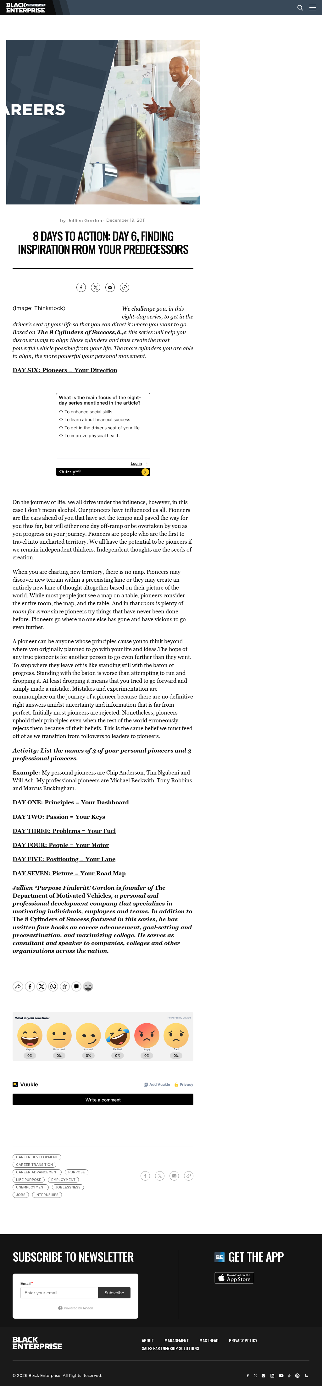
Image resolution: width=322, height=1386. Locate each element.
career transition (34, 1165)
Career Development (37, 1157)
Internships (47, 1195)
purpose (76, 1172)
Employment (63, 1180)
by (81, 220)
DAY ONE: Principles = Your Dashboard (71, 802)
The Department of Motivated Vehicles (89, 891)
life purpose (28, 1180)
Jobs (20, 1195)
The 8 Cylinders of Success (76, 332)
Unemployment (30, 1187)
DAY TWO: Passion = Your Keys (59, 817)
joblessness (67, 1187)
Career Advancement (37, 1172)
